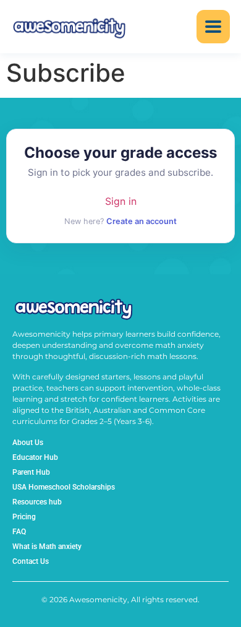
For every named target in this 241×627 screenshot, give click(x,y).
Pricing (24, 516)
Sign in (121, 201)
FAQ (19, 531)
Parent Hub (31, 472)
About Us (27, 442)
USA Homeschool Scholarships (63, 487)
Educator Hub (35, 457)
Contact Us (30, 561)
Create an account (141, 221)
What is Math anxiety (47, 546)
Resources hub (37, 502)
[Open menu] (213, 26)
